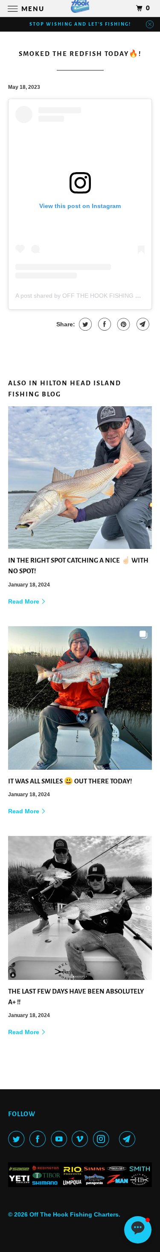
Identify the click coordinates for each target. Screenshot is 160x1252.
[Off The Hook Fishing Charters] (80, 8)
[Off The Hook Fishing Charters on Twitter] (18, 1139)
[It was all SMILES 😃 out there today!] (79, 697)
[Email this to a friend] (141, 324)
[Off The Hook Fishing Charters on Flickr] (115, 1139)
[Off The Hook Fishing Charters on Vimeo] (81, 1139)
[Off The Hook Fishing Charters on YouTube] (60, 1139)
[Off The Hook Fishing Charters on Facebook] (39, 1139)
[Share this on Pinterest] (122, 324)
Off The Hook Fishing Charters (74, 1214)
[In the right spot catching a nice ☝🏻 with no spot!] (79, 477)
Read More (24, 601)
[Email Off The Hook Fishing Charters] (129, 1139)
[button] (137, 1229)
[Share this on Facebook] (103, 324)
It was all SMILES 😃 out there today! (70, 781)
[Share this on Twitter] (84, 324)
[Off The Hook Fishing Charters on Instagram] (103, 1139)
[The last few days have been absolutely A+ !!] (79, 908)
